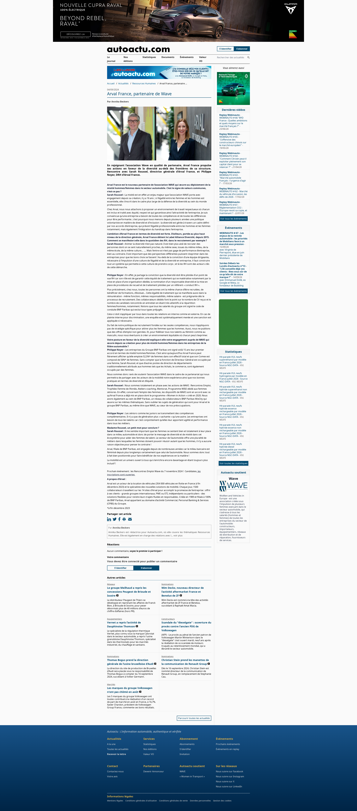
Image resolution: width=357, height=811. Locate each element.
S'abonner (242, 48)
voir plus (178, 535)
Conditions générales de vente (173, 800)
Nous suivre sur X (225, 781)
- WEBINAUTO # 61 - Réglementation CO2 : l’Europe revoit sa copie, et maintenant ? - (233, 208)
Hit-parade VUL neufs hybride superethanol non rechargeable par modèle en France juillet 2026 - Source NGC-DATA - (233, 393)
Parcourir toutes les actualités (194, 718)
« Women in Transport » (192, 776)
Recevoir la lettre (116, 754)
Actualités (123, 83)
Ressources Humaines (144, 83)
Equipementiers (114, 619)
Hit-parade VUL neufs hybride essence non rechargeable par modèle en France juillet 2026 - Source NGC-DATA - (232, 431)
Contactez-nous (115, 771)
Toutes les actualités (117, 749)
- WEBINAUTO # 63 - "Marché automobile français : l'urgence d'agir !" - (232, 178)
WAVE (182, 771)
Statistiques (149, 57)
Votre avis (112, 776)
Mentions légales (115, 800)
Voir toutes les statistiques (233, 463)
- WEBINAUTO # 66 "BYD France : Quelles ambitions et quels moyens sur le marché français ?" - (233, 121)
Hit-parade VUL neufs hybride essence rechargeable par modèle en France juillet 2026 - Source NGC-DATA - (232, 412)
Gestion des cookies (222, 800)
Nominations (167, 584)
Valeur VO (202, 59)
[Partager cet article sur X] (115, 519)
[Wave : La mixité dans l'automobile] (233, 486)
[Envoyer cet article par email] (130, 519)
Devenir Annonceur (153, 771)
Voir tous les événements (233, 218)
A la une (111, 744)
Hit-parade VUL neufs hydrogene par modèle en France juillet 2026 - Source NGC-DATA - (233, 377)
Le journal (111, 59)
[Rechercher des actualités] (248, 57)
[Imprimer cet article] (124, 519)
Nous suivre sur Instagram (230, 776)
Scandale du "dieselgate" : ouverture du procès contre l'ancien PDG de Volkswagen (186, 626)
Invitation (185, 754)
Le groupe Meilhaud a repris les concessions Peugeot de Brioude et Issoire (129, 591)
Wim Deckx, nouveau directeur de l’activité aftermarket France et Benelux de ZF (182, 591)
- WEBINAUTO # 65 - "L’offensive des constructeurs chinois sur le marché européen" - (232, 141)
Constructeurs (168, 619)
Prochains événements (228, 744)
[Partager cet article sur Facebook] (119, 519)
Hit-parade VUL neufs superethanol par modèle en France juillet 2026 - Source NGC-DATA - (232, 362)
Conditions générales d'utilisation (141, 800)
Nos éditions (128, 59)
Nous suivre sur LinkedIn (229, 786)
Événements (187, 57)
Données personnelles (200, 800)
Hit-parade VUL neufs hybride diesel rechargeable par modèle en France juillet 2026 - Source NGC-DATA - (232, 450)
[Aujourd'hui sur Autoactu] (159, 49)
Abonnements (187, 744)
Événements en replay (227, 749)
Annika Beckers (121, 527)
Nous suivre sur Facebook (229, 771)
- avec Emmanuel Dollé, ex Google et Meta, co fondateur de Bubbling (233, 274)
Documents (167, 57)
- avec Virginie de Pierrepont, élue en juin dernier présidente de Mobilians (233, 245)
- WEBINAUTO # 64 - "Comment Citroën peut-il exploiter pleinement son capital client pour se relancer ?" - (232, 160)
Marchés (111, 684)
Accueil (110, 83)
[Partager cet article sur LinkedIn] (109, 519)
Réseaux (111, 584)
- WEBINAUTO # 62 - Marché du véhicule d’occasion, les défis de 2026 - (233, 192)
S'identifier (225, 48)
